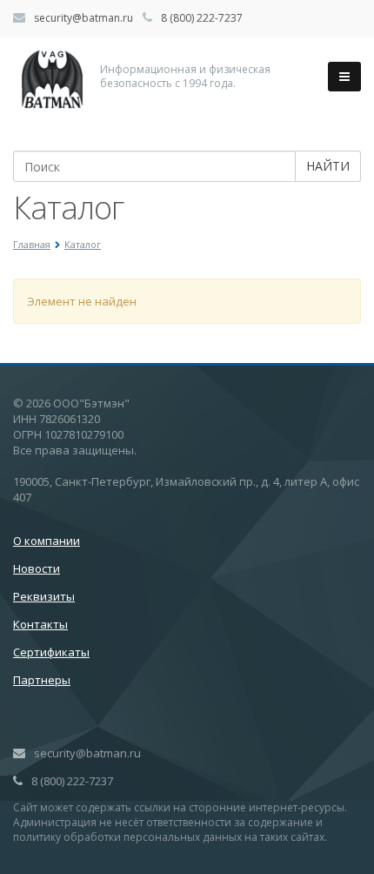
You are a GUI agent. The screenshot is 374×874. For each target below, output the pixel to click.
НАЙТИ (328, 166)
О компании (46, 540)
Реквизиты (44, 596)
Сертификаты (51, 652)
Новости (36, 568)
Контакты (40, 624)
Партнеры (41, 680)
